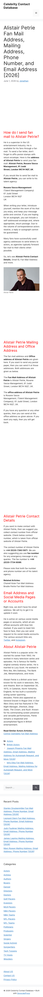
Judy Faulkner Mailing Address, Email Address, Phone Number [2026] (19, 831)
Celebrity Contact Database (17, 5)
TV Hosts (8, 955)
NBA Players (10, 911)
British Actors (13, 744)
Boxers (7, 883)
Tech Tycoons (10, 951)
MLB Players (10, 907)
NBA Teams (9, 915)
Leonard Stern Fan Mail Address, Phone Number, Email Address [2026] (19, 821)
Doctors (7, 895)
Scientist (8, 935)
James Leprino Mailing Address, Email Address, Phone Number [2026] (19, 841)
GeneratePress (23, 993)
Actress (7, 875)
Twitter (7, 640)
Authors (7, 879)
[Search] (36, 788)
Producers (8, 931)
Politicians (8, 927)
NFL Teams (9, 923)
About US (8, 971)
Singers (7, 939)
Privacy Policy (10, 979)
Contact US (9, 975)
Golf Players (9, 899)
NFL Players (9, 919)
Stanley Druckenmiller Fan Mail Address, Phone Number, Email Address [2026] (19, 811)
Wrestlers (8, 959)
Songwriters (9, 947)
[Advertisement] (21, 108)
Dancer (7, 887)
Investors (8, 903)
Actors (10, 741)
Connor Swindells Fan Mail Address (21, 734)
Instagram (20, 640)
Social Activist (10, 943)
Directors (8, 891)
